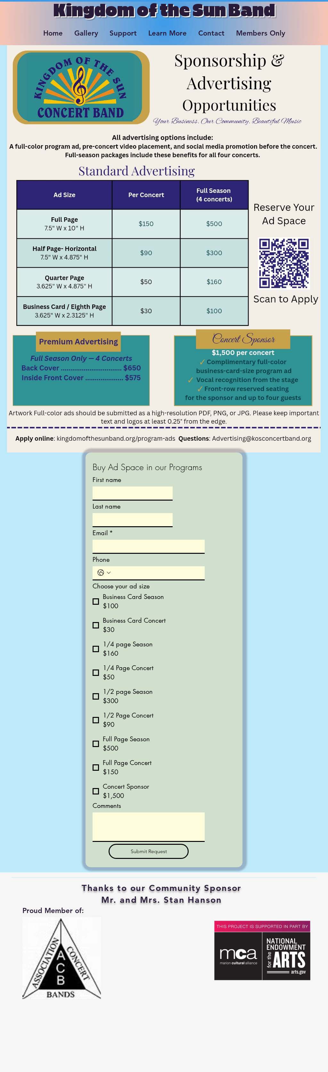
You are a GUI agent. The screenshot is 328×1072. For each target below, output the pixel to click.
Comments (107, 806)
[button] (86, 30)
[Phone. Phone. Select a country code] (104, 572)
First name (107, 480)
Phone (101, 560)
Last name (106, 507)
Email (103, 533)
